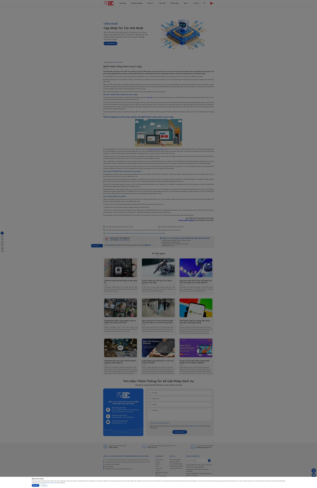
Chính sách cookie (49, 482)
